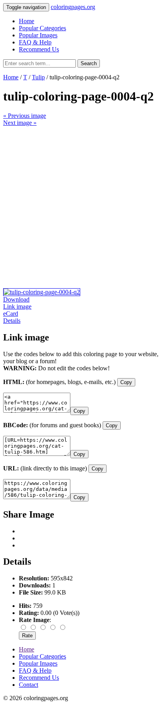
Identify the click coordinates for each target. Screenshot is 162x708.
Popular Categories (42, 28)
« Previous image (24, 115)
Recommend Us (39, 49)
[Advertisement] (81, 207)
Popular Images (38, 35)
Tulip (38, 77)
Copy (126, 382)
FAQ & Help (35, 42)
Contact (28, 684)
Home (26, 21)
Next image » (20, 122)
